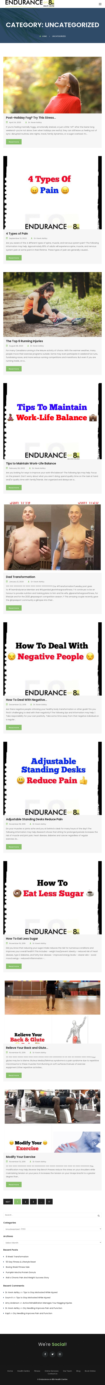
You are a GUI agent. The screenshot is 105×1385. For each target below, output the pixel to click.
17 (49, 1201)
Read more (14, 142)
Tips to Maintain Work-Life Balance (31, 463)
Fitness (37, 1371)
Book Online (90, 1371)
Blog (78, 1371)
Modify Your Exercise (20, 1157)
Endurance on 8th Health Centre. (53, 1379)
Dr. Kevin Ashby (35, 122)
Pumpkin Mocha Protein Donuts (21, 1272)
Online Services (52, 1371)
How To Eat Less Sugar (22, 938)
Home (44, 36)
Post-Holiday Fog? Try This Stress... (31, 117)
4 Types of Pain (17, 233)
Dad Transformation (20, 577)
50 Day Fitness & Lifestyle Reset (21, 1261)
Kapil (7, 1313)
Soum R (9, 1297)
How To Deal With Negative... (26, 699)
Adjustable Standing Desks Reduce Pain (34, 819)
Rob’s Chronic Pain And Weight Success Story (27, 1277)
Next (8, 1201)
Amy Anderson (12, 1303)
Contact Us (52, 1373)
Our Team (67, 1371)
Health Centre (23, 1371)
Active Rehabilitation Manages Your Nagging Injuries (47, 1303)
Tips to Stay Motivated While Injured (40, 1292)
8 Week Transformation (17, 1256)
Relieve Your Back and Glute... (27, 1047)
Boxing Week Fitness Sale (18, 1267)
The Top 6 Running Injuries (24, 341)
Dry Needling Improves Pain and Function (42, 1308)
